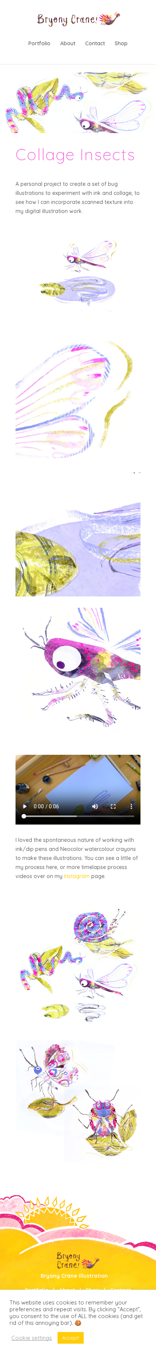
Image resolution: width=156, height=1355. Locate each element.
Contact (95, 44)
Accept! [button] (70, 1338)
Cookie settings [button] (31, 1338)
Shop (121, 44)
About (67, 44)
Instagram (77, 876)
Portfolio (39, 44)
